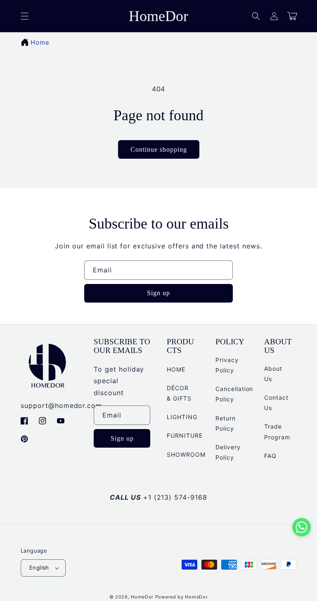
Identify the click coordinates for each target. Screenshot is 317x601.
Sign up (158, 292)
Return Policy (225, 423)
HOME (176, 369)
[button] (256, 16)
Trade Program (277, 431)
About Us (273, 373)
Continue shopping (158, 149)
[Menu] (25, 16)
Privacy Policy (227, 365)
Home (40, 42)
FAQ (270, 455)
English (39, 567)
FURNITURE (185, 435)
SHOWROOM (186, 454)
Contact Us (276, 402)
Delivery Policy (228, 452)
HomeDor (142, 597)
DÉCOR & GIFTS (179, 393)
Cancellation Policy (234, 394)
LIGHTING (182, 416)
